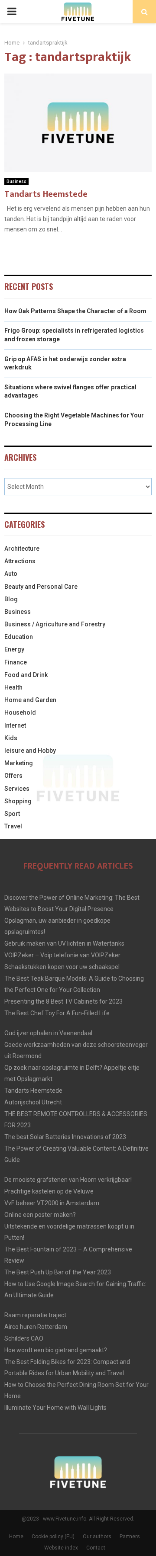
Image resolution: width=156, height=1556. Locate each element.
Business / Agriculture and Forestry (54, 624)
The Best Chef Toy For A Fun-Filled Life (57, 1013)
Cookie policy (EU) (53, 1537)
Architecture (21, 548)
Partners (130, 1537)
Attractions (20, 561)
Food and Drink (26, 674)
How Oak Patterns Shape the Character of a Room (75, 311)
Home (16, 1537)
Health (13, 687)
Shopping (18, 801)
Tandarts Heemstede (46, 194)
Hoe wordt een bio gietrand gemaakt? (55, 1350)
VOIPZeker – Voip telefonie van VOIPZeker (62, 955)
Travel (13, 826)
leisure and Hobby (30, 750)
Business (16, 181)
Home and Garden (30, 699)
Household (20, 712)
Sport (12, 813)
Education (18, 636)
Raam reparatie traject (35, 1315)
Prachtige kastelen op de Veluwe (49, 1191)
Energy (14, 649)
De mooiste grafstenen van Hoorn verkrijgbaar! (68, 1179)
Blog (11, 599)
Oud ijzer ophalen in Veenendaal (48, 1033)
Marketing (18, 763)
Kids (10, 738)
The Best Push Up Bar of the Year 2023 (57, 1272)
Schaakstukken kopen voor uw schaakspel (62, 966)
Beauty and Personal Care (41, 586)
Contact (95, 1548)
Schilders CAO (23, 1338)
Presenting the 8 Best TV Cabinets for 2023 (63, 1001)
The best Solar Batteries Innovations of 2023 (65, 1136)
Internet (15, 725)
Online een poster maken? (40, 1214)
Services (16, 788)
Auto (10, 573)
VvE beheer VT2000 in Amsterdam (51, 1203)
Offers (13, 775)
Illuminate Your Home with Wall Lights (55, 1407)
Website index (61, 1548)
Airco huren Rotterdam (35, 1326)
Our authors (97, 1537)
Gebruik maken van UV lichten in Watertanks (64, 943)
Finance (15, 662)
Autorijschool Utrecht (33, 1102)
